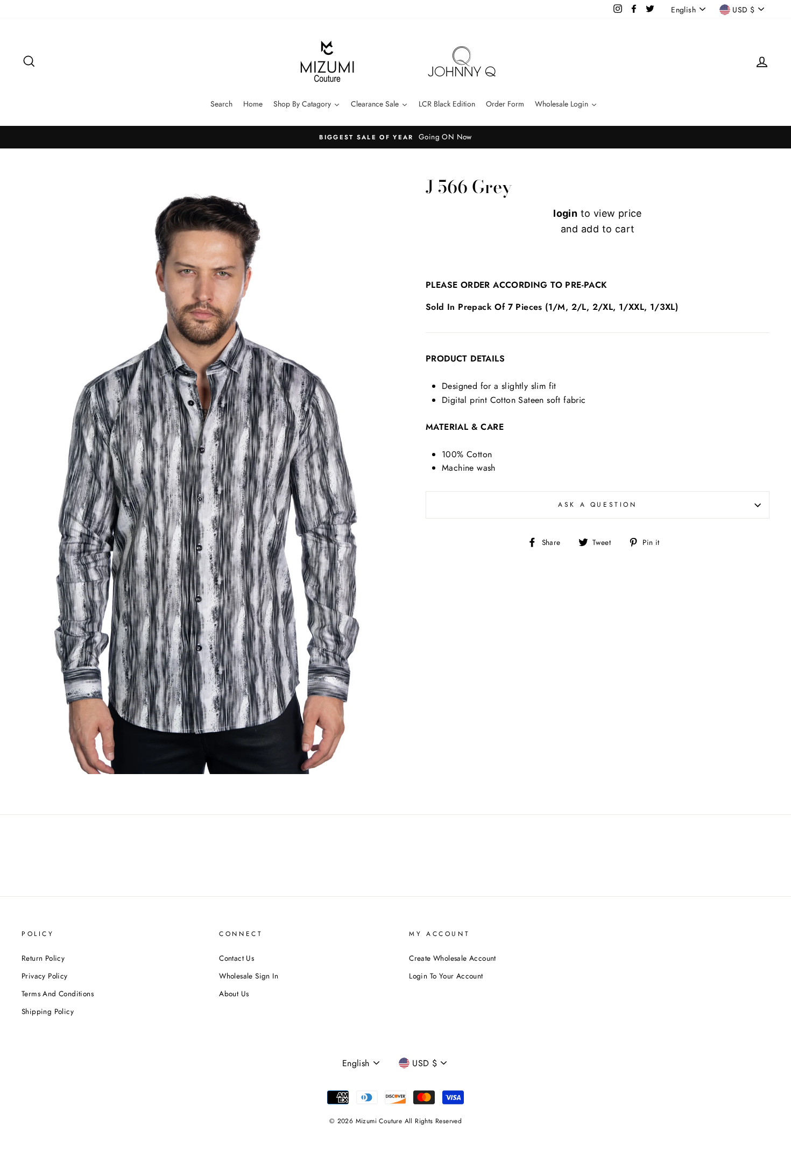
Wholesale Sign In (248, 975)
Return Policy (43, 958)
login (565, 213)
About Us (234, 993)
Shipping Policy (48, 1011)
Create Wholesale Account (452, 958)
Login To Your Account (446, 975)
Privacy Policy (45, 975)
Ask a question (597, 504)
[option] (395, 137)
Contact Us (236, 958)
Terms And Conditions (58, 993)
